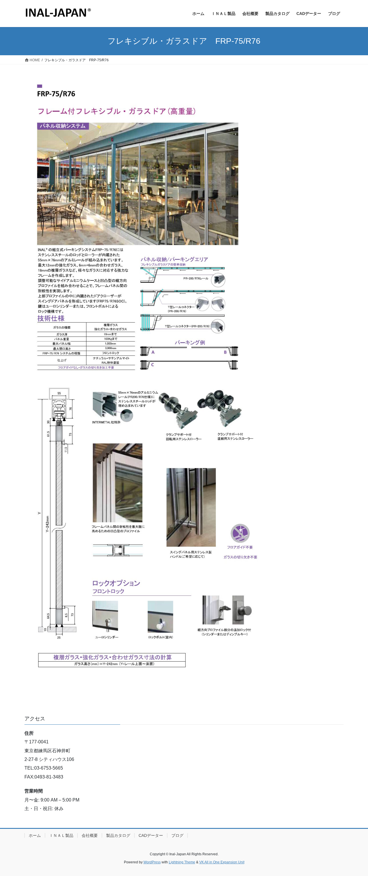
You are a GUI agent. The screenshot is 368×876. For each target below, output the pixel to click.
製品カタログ (118, 835)
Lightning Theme (182, 862)
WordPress (152, 862)
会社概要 (90, 835)
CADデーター (151, 835)
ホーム (35, 835)
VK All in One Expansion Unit (221, 862)
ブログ (177, 835)
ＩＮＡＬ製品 (61, 835)
